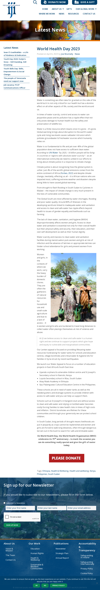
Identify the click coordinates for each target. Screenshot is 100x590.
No (45, 585)
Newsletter (61, 548)
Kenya (92, 471)
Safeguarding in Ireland (87, 556)
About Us (9, 543)
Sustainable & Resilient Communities (37, 566)
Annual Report (62, 558)
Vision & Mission (9, 549)
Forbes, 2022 (67, 173)
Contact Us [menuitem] (89, 13)
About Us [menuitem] (57, 9)
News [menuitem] (61, 13)
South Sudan (54, 474)
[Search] (35, 3)
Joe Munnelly (67, 54)
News (77, 54)
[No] (97, 583)
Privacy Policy (87, 568)
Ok (36, 585)
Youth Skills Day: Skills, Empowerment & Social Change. (14, 71)
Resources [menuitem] (73, 13)
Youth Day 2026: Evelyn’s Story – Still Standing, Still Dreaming (15, 62)
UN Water (53, 152)
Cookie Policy (87, 573)
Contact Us (11, 560)
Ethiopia (46, 471)
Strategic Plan (62, 553)
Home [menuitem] (45, 9)
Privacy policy (58, 585)
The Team (10, 555)
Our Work (34, 543)
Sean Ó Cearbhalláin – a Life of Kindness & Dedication (16, 53)
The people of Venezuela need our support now (15, 79)
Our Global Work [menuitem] (85, 9)
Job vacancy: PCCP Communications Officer (14, 86)
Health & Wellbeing (60, 471)
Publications (61, 543)
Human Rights (37, 553)
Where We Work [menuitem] (47, 13)
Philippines (42, 474)
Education (35, 548)
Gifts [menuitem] (69, 9)
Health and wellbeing (79, 471)
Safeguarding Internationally (87, 563)
